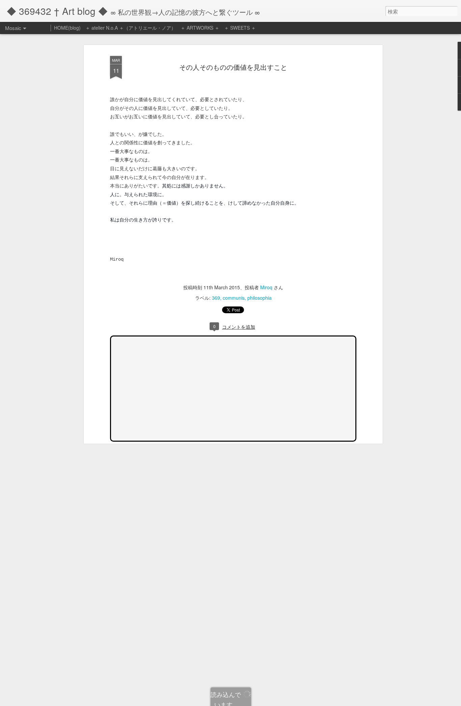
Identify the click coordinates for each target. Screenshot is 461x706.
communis (234, 297)
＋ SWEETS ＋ (240, 27)
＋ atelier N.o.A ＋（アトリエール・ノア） (130, 27)
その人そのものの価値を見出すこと (233, 67)
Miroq (266, 287)
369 (216, 297)
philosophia (259, 297)
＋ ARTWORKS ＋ (200, 27)
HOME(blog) (67, 27)
